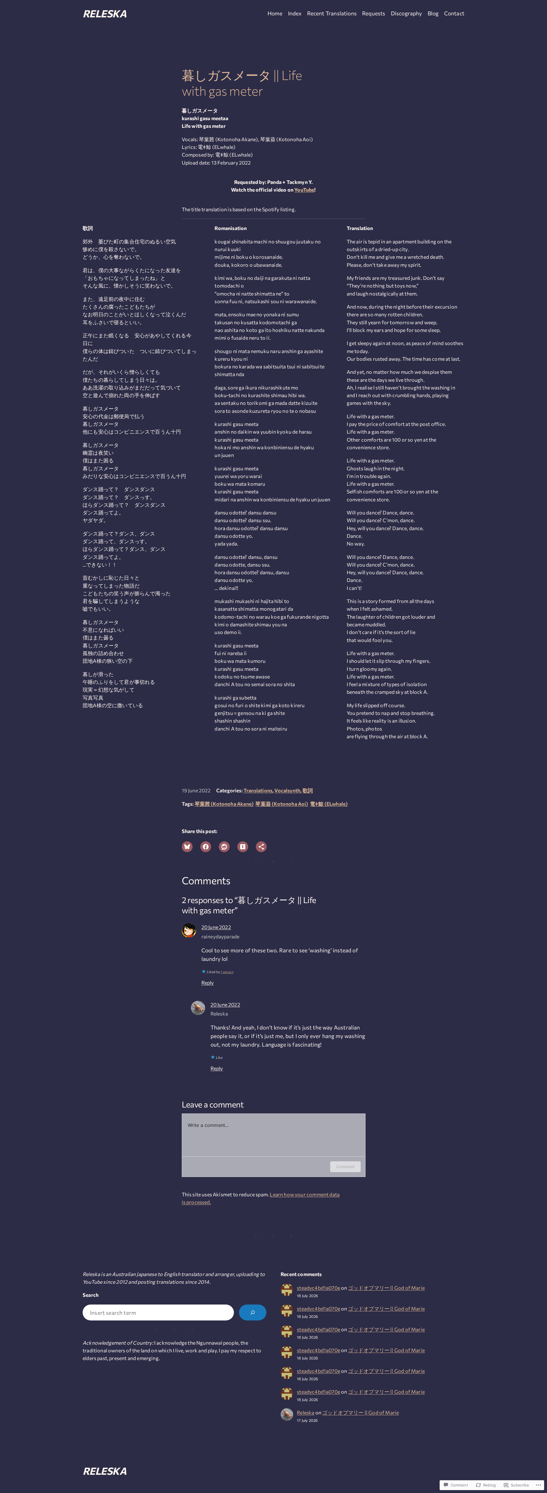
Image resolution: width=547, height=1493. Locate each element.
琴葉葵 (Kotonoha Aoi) (281, 804)
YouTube (304, 189)
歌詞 (308, 790)
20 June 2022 (216, 927)
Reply (207, 982)
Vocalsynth (287, 790)
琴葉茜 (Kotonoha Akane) (224, 804)
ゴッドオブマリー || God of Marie (386, 1288)
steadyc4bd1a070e (318, 1288)
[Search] (252, 1312)
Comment (345, 1166)
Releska (104, 13)
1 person (227, 972)
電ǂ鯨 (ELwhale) (329, 804)
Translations (258, 790)
